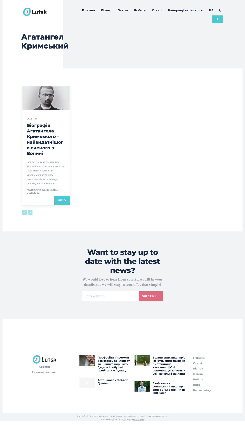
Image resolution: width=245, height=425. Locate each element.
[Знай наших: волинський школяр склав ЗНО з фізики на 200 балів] (142, 386)
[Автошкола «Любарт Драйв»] (87, 383)
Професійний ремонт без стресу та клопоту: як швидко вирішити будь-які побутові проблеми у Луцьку (114, 364)
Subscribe (150, 296)
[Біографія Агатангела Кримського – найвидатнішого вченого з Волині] (46, 98)
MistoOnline (138, 419)
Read (62, 200)
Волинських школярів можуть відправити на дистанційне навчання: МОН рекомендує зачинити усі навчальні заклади (169, 365)
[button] (221, 10)
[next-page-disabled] (30, 212)
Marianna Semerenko (43, 190)
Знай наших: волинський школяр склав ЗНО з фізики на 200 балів (169, 388)
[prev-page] (24, 212)
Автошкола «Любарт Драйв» (113, 381)
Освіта (32, 118)
